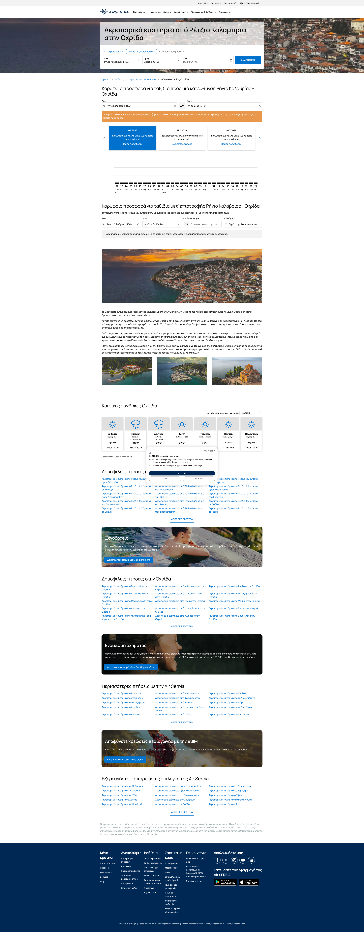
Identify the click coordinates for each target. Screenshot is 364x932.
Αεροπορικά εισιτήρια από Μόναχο (174, 714)
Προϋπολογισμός (191, 218)
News (167, 872)
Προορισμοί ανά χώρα (127, 923)
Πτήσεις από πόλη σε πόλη (168, 923)
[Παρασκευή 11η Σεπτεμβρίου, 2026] (209, 183)
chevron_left (104, 138)
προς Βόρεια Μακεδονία (143, 79)
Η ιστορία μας (172, 863)
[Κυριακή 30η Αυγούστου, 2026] (154, 183)
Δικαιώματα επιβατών (171, 902)
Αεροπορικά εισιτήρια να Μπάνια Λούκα (230, 799)
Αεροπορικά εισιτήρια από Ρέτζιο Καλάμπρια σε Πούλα (233, 502)
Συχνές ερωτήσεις (153, 858)
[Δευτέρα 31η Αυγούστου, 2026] (158, 183)
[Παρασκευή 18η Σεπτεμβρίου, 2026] (242, 183)
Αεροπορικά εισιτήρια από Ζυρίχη (227, 693)
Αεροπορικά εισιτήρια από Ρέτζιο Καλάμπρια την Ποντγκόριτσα (126, 502)
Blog (102, 881)
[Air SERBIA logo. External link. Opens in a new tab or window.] (150, 453)
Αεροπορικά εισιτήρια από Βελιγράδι (122, 693)
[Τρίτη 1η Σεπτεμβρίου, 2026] (163, 183)
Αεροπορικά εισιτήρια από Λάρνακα (121, 714)
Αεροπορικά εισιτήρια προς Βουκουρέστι (177, 790)
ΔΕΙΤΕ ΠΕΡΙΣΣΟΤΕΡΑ (182, 519)
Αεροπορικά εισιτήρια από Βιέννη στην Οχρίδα (234, 608)
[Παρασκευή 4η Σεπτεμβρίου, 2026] (177, 183)
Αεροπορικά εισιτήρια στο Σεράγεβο (228, 790)
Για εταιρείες (216, 3)
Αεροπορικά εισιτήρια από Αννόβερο (121, 707)
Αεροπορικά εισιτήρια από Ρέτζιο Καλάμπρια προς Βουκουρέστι (233, 488)
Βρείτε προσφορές (132, 143)
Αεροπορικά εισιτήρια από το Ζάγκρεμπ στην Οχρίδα (233, 595)
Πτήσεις (119, 79)
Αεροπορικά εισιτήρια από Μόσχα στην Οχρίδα (234, 600)
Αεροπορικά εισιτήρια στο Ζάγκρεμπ (175, 799)
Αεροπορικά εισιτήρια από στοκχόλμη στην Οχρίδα (125, 595)
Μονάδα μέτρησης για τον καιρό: (222, 413)
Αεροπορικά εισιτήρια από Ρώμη (226, 702)
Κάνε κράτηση (139, 12)
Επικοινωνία (224, 12)
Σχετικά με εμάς (230, 3)
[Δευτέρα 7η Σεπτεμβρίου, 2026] (191, 183)
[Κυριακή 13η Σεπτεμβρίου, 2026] (219, 183)
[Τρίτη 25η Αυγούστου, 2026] (131, 183)
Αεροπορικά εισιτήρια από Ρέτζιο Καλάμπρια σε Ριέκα (233, 510)
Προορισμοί (127, 883)
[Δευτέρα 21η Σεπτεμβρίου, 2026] (256, 183)
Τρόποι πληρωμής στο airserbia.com (153, 882)
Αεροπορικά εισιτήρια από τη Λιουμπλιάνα (232, 697)
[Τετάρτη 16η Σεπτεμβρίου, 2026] (232, 183)
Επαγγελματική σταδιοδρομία (172, 878)
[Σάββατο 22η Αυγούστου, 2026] (117, 183)
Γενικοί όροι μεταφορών (171, 886)
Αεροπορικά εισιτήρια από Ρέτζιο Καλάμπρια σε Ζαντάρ (126, 488)
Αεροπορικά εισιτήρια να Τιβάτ (225, 795)
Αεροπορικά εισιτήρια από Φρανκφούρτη (177, 697)
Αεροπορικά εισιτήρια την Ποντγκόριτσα (177, 795)
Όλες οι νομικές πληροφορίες (172, 910)
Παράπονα (149, 888)
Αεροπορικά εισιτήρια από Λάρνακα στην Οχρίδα (124, 610)
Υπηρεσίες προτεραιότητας (129, 877)
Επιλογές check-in (153, 863)
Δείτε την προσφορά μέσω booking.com (128, 559)
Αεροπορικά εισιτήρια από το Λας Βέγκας (231, 707)
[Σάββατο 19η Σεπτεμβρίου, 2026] (246, 183)
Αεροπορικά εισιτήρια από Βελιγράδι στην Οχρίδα (124, 588)
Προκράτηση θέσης (130, 871)
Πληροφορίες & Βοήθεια (204, 12)
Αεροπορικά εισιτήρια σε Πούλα (172, 804)
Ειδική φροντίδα (152, 875)
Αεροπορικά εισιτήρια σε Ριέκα (225, 804)
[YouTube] (242, 860)
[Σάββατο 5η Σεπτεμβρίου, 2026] (182, 183)
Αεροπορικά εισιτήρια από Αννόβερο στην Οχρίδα (177, 617)
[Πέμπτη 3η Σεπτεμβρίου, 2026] (172, 183)
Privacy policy (209, 450)
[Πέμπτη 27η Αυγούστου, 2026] (140, 183)
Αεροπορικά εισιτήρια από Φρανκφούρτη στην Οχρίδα (127, 602)
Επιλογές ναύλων (129, 888)
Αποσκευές (126, 866)
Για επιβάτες (203, 3)
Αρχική (105, 79)
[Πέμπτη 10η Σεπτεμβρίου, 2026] (205, 183)
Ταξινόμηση (229, 218)
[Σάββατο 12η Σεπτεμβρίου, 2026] (214, 183)
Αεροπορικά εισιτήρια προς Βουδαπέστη (124, 804)
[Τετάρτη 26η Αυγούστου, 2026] (135, 183)
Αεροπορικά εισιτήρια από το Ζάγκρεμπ (123, 702)
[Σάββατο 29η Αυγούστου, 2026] (149, 183)
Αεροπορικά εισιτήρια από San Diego (229, 714)
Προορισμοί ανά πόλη (147, 923)
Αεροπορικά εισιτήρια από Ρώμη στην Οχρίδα (180, 600)
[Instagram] (234, 860)
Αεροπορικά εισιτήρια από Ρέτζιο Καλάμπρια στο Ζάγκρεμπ (233, 480)
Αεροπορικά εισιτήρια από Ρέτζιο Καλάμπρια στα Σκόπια (179, 502)
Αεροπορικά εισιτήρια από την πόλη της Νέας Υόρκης (179, 708)
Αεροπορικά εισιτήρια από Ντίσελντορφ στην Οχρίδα (179, 588)
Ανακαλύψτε (181, 12)
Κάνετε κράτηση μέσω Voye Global (125, 759)
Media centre (171, 867)
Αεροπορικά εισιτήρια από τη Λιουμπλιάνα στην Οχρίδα (178, 595)
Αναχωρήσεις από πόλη (214, 923)
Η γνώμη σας (150, 892)
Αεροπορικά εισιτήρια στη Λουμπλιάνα (230, 786)
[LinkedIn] (251, 860)
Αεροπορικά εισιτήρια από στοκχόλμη (122, 697)
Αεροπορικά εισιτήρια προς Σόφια (120, 795)
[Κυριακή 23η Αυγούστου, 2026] (121, 183)
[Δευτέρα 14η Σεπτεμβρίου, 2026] (223, 183)
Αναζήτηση (248, 60)
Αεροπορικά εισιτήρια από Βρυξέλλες (175, 702)
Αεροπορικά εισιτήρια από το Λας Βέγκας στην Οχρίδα (180, 610)
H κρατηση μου (154, 12)
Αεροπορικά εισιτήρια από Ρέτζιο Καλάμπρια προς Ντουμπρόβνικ (126, 495)
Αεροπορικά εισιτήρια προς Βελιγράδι (122, 786)
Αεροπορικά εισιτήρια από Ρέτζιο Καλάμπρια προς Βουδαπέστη (179, 510)
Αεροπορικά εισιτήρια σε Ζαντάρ (119, 799)
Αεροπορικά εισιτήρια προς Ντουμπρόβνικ (178, 786)
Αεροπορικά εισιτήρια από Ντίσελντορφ (177, 693)
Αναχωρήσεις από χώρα (235, 923)
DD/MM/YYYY (190, 61)
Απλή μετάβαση (112, 51)
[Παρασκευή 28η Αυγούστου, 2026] (145, 183)
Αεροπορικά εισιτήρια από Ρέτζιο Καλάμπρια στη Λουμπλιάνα (179, 488)
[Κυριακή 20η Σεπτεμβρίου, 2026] (251, 183)
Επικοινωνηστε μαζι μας (195, 860)
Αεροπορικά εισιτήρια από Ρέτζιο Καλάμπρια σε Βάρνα (126, 510)
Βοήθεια (104, 876)
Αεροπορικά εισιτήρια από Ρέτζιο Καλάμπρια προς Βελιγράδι (126, 480)
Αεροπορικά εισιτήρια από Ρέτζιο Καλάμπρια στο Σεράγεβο (233, 495)
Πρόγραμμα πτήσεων (127, 860)
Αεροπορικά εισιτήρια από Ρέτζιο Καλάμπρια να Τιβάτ (179, 495)
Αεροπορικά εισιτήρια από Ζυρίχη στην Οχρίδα (234, 586)
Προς (146, 58)
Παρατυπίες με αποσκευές (151, 869)
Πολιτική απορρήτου (170, 894)
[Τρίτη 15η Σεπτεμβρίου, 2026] (228, 183)
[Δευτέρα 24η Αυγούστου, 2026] (126, 183)
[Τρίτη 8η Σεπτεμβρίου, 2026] (195, 183)
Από (106, 58)
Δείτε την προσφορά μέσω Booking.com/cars (131, 667)
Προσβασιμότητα (194, 881)
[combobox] (120, 61)
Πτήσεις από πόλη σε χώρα (192, 923)
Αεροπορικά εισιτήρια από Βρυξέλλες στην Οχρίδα (232, 617)
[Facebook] (217, 860)
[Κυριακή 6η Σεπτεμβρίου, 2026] (186, 183)
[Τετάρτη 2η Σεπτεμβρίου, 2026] (168, 183)
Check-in (167, 12)
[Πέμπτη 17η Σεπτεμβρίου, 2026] (237, 183)
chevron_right (260, 138)
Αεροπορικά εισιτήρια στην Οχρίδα (121, 790)
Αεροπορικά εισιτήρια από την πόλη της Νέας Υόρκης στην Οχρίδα (126, 617)
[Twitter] (225, 860)
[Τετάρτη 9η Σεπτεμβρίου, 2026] (200, 183)
